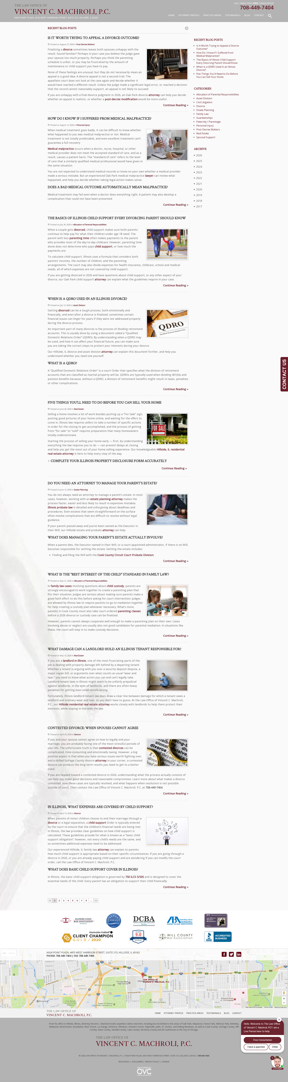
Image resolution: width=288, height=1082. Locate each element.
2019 (198, 195)
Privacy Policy (152, 1061)
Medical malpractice (61, 148)
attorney (154, 95)
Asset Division (79, 305)
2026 (198, 155)
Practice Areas (212, 15)
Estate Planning (81, 489)
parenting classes (129, 611)
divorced (79, 229)
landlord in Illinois (74, 660)
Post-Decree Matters (85, 44)
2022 (198, 178)
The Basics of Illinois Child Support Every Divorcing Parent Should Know (216, 61)
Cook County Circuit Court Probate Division (125, 555)
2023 (198, 172)
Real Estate (79, 409)
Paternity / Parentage (208, 121)
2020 (198, 189)
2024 (198, 166)
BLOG (226, 1013)
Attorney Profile (188, 15)
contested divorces (111, 748)
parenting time (79, 238)
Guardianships (204, 117)
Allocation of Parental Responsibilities (89, 224)
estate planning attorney (106, 499)
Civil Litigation (204, 102)
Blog (247, 15)
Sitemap (166, 1061)
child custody (115, 586)
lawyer (149, 175)
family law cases (61, 586)
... (91, 900)
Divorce (77, 734)
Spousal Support (205, 137)
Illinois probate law (60, 507)
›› (96, 900)
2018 (198, 201)
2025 (198, 161)
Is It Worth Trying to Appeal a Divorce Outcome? (217, 47)
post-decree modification (121, 99)
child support (103, 246)
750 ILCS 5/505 (134, 877)
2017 (198, 206)
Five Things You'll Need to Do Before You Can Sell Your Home (217, 75)
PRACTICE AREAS (194, 1013)
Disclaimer (137, 1061)
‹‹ (50, 900)
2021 (198, 183)
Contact (259, 15)
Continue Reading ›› (175, 105)
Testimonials (232, 15)
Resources (124, 1061)
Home (171, 15)
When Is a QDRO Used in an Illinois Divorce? (215, 68)
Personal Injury (83, 125)
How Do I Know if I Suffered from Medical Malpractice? (214, 54)
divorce (67, 49)
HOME (158, 1013)
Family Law (202, 114)
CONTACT (237, 1013)
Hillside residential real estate (78, 704)
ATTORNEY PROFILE (173, 1013)
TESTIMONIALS (213, 1013)
